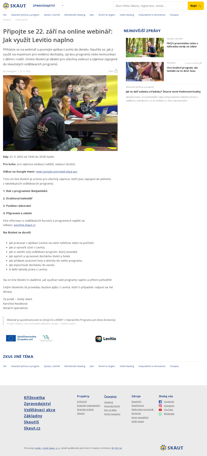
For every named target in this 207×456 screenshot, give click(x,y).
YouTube (168, 409)
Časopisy (174, 14)
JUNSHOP (82, 401)
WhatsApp (169, 413)
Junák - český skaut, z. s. (47, 448)
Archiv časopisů (112, 414)
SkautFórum (138, 405)
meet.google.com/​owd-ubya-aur (56, 171)
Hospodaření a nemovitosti (152, 14)
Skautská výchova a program (25, 14)
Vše (5, 14)
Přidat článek (22, 19)
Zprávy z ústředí (52, 14)
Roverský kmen (112, 406)
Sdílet (111, 71)
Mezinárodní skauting (74, 14)
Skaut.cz (32, 428)
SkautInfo (136, 401)
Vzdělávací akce (39, 409)
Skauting (108, 402)
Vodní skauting (127, 14)
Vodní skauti (138, 421)
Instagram (169, 405)
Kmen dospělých (140, 417)
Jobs (92, 14)
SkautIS (31, 421)
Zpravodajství (44, 5)
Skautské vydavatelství (88, 405)
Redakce (7, 19)
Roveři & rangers (106, 14)
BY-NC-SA (117, 448)
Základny (33, 415)
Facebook (169, 401)
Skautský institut (85, 409)
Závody (81, 413)
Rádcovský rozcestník (143, 409)
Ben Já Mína (110, 410)
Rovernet (136, 413)
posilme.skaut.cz (24, 225)
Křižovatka (34, 397)
